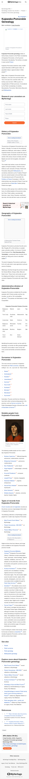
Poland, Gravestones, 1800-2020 (13, 525)
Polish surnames (14, 365)
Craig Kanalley (15, 25)
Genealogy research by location (10, 10)
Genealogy (7, 767)
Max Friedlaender (8, 466)
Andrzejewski (7, 374)
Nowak (6, 371)
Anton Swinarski (8, 490)
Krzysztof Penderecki (10, 473)
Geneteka (6, 586)
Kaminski (6, 382)
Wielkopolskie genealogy (10, 653)
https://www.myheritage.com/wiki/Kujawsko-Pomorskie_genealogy (14, 745)
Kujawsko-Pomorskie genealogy (10, 12)
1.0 (6, 713)
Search (14, 123)
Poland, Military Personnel (11, 530)
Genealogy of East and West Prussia (14, 684)
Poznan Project (8, 605)
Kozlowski (7, 387)
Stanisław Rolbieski (9, 480)
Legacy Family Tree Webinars (8, 763)
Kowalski (6, 376)
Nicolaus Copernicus (9, 456)
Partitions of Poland (7, 179)
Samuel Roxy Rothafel (10, 485)
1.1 (8, 713)
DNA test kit (20, 767)
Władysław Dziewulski (10, 461)
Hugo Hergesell (8, 468)
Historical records (14, 770)
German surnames (16, 403)
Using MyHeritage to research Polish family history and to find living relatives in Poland (15, 693)
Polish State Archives (9, 583)
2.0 (6, 721)
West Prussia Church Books (11, 520)
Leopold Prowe (8, 478)
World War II (14, 183)
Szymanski (7, 395)
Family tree (13, 767)
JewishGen (18, 632)
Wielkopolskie (7, 90)
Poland (23, 10)
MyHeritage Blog (21, 759)
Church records (6, 507)
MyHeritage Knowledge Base (9, 759)
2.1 (8, 721)
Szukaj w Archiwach (9, 568)
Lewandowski (7, 379)
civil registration (16, 507)
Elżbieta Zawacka (9, 493)
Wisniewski (7, 393)
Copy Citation (7, 748)
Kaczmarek (7, 384)
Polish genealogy (8, 651)
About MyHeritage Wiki (21, 763)
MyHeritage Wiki (6, 9)
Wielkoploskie (17, 171)
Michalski (6, 390)
